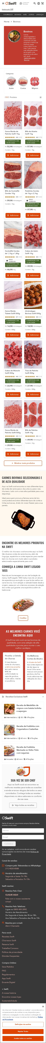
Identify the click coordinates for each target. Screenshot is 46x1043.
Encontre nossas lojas (11, 997)
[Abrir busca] (34, 3)
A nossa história (9, 993)
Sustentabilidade (9, 1000)
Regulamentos (8, 974)
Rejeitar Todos (23, 1031)
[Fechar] (43, 1006)
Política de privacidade (12, 952)
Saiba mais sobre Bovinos (29, 59)
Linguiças (40, 15)
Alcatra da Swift (35, 662)
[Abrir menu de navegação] (3, 3)
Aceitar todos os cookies (23, 1038)
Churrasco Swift (9, 940)
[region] (23, 1023)
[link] (7, 9)
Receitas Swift (8, 936)
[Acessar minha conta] (38, 3)
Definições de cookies (23, 1024)
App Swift (6, 978)
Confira (23, 618)
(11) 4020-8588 (12, 868)
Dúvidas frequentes (10, 956)
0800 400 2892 (20, 909)
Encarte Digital (8, 982)
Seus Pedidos (8, 966)
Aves (25, 15)
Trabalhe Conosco (10, 948)
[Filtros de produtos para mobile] (40, 97)
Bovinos (18, 15)
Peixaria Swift (8, 944)
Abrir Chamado (12, 926)
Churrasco (8, 15)
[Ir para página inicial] (11, 3)
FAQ (4, 970)
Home (6, 21)
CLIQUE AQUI (11, 894)
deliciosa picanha (13, 667)
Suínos (31, 15)
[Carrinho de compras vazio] (42, 3)
